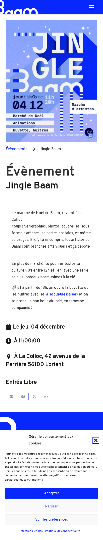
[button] (95, 440)
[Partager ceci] (23, 396)
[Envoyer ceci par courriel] (11, 396)
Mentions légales (32, 531)
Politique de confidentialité (62, 531)
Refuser (51, 506)
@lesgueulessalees (62, 294)
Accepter (51, 493)
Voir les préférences (51, 519)
